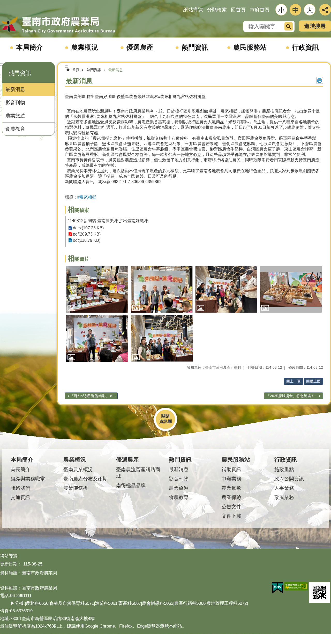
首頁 (75, 70)
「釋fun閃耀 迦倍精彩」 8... (92, 396)
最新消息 (15, 89)
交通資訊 (20, 497)
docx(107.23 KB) (88, 228)
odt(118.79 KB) (86, 240)
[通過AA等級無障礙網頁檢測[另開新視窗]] (296, 586)
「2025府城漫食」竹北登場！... (292, 396)
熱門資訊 (195, 47)
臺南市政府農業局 (58, 25)
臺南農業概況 (78, 469)
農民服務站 (250, 47)
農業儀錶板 (75, 488)
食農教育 (15, 129)
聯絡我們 (20, 488)
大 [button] (309, 10)
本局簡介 (29, 47)
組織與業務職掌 (28, 478)
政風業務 (284, 497)
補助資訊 (231, 469)
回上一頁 (293, 381)
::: (1, 64)
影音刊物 (15, 102)
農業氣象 (231, 488)
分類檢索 (217, 9)
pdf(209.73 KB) (87, 234)
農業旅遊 (15, 115)
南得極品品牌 (131, 485)
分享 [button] (325, 10)
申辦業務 (231, 478)
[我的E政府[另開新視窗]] (277, 588)
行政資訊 (305, 47)
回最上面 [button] (313, 381)
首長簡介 (20, 469)
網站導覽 (193, 9)
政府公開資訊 (289, 478)
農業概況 (84, 47)
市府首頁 (259, 9)
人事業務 (284, 488)
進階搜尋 (315, 26)
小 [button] (281, 10)
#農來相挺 (86, 197)
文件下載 (231, 516)
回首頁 (238, 9)
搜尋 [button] (288, 26)
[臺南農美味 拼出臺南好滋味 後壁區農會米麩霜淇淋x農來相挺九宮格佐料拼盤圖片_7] (319, 592)
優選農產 (139, 47)
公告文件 (231, 506)
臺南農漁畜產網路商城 (138, 473)
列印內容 (319, 80)
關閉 (165, 416)
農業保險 (231, 497)
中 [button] (295, 10)
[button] (97, 289)
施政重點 (284, 469)
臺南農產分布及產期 (85, 478)
